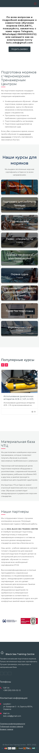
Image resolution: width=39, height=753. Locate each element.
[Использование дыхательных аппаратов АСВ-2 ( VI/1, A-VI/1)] (19, 381)
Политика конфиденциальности (12, 724)
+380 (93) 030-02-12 (12, 690)
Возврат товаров (6, 729)
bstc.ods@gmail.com (12, 716)
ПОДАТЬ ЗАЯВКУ (19, 49)
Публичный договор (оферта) (11, 727)
